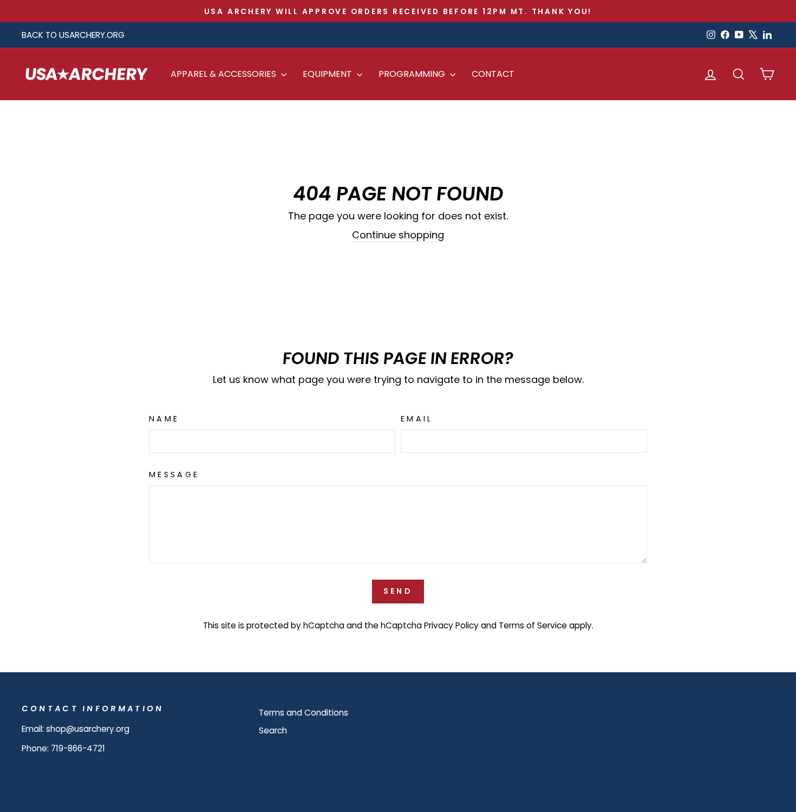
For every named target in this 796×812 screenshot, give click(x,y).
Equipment (328, 74)
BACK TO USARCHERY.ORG (73, 35)
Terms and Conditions (303, 712)
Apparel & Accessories (224, 74)
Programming (413, 74)
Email (417, 418)
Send (398, 591)
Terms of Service (533, 625)
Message (174, 474)
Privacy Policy (451, 625)
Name (164, 418)
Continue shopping (398, 235)
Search (273, 730)
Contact (493, 74)
